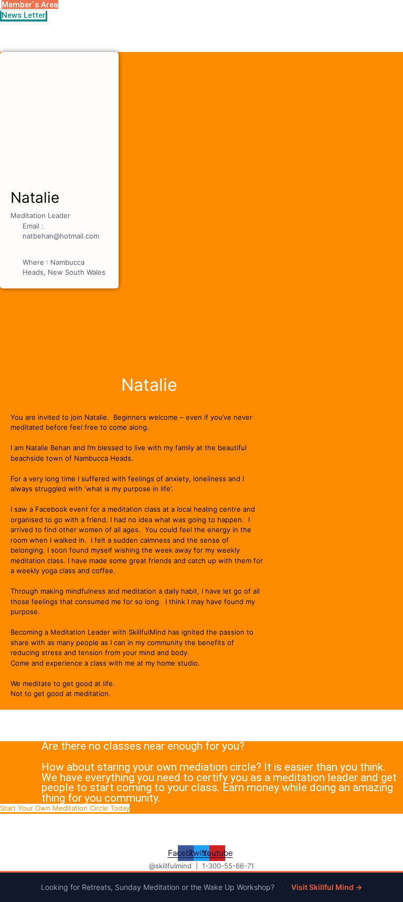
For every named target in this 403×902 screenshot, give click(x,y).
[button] (65, 808)
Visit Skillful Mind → (326, 887)
